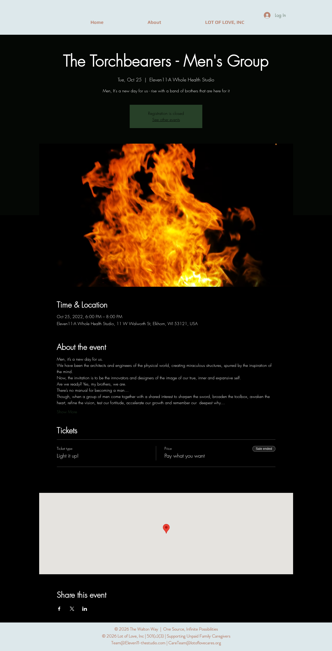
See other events (166, 119)
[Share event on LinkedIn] (84, 609)
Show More (67, 412)
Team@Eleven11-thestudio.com (138, 643)
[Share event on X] (72, 609)
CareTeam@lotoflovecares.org (194, 643)
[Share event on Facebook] (59, 609)
